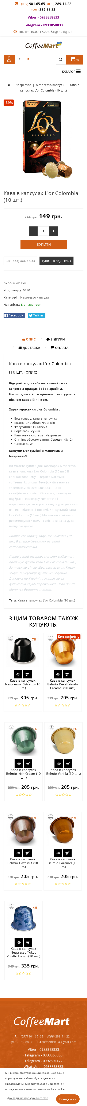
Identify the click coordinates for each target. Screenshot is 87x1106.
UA (28, 59)
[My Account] (9, 59)
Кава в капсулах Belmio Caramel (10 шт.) (62, 863)
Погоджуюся (67, 1099)
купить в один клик (56, 260)
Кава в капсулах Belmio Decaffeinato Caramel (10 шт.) (62, 684)
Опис (30, 339)
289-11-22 (59, 3)
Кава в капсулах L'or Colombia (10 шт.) (46, 600)
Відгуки (57, 339)
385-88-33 (43, 9)
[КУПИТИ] (27, 674)
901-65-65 (33, 3)
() (77, 59)
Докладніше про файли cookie (27, 1098)
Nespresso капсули (34, 297)
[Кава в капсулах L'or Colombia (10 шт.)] (43, 139)
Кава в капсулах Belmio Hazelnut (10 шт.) (22, 863)
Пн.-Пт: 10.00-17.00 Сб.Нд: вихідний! (46, 32)
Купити (43, 244)
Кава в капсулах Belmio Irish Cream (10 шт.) (23, 773)
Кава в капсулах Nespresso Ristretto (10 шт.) (22, 684)
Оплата (61, 348)
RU (21, 59)
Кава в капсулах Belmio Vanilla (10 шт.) (63, 772)
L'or (23, 283)
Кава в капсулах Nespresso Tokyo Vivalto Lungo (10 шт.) (23, 952)
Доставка (31, 348)
